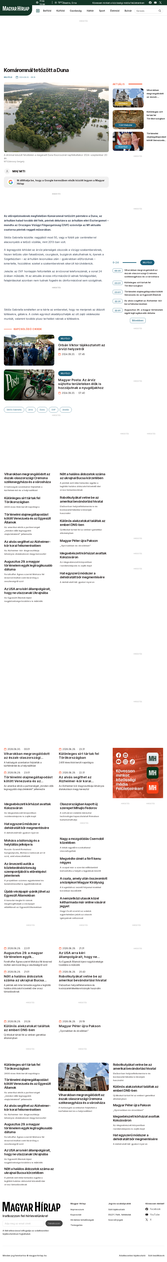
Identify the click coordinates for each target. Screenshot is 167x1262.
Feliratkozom (54, 1223)
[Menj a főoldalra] (16, 8)
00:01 (117, 270)
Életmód (114, 10)
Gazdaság (76, 10)
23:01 (117, 292)
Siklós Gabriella (14, 409)
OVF (54, 409)
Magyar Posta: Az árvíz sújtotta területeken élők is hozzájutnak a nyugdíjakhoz (81, 384)
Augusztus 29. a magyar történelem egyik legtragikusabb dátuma (143, 311)
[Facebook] (150, 2)
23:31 (117, 283)
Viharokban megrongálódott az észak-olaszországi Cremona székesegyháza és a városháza (155, 100)
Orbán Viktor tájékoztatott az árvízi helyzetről (81, 347)
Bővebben (138, 320)
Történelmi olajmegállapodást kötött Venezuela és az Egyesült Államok (156, 140)
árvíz (30, 409)
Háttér (90, 10)
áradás (65, 409)
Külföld (60, 10)
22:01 (118, 310)
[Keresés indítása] (160, 10)
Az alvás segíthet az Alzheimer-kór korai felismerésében (143, 302)
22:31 (118, 301)
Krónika (123, 103)
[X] (160, 2)
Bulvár (128, 10)
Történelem (125, 125)
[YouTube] (155, 2)
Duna (42, 409)
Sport (102, 10)
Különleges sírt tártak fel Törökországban (156, 115)
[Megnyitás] (37, 10)
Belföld (47, 10)
